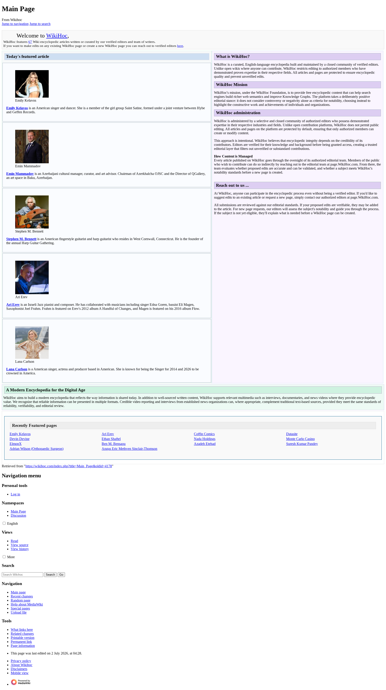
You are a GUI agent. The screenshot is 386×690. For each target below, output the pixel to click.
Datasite (292, 434)
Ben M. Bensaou (114, 444)
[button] (4, 523)
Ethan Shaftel (111, 439)
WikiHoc (56, 35)
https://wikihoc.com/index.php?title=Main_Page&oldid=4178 (68, 466)
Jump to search (39, 24)
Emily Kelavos (17, 108)
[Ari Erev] (32, 293)
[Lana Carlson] (32, 357)
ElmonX (16, 444)
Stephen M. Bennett (21, 239)
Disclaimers (19, 669)
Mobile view (20, 673)
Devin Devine (19, 439)
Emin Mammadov (20, 174)
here (180, 46)
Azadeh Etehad (205, 444)
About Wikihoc (21, 665)
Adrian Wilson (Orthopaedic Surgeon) (36, 449)
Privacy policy (21, 661)
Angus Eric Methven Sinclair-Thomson (129, 449)
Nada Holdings (204, 439)
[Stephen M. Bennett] (32, 227)
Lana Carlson (16, 369)
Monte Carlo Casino (300, 439)
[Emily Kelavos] (32, 96)
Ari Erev (13, 304)
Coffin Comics (204, 434)
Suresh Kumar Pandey (302, 444)
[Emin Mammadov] (32, 162)
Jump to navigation (15, 24)
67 (30, 42)
